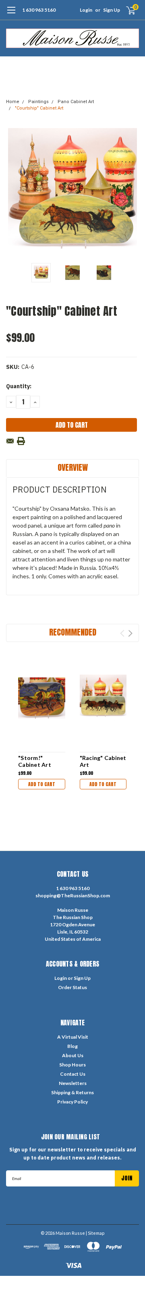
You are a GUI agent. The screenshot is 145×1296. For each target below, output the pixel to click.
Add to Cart (41, 784)
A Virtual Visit (72, 1037)
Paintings (38, 101)
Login (86, 10)
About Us (72, 1055)
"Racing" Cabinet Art (103, 761)
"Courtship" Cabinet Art (39, 108)
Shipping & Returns (72, 1092)
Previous (14, 192)
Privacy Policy (72, 1102)
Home (12, 101)
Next (131, 192)
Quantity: (18, 386)
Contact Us (72, 1074)
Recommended (72, 632)
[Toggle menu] (11, 14)
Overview (73, 467)
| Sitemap (95, 1233)
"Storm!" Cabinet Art (34, 761)
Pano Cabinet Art (76, 101)
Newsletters (73, 1083)
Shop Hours (72, 1065)
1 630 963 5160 (39, 10)
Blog (72, 1046)
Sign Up (111, 10)
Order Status (72, 987)
